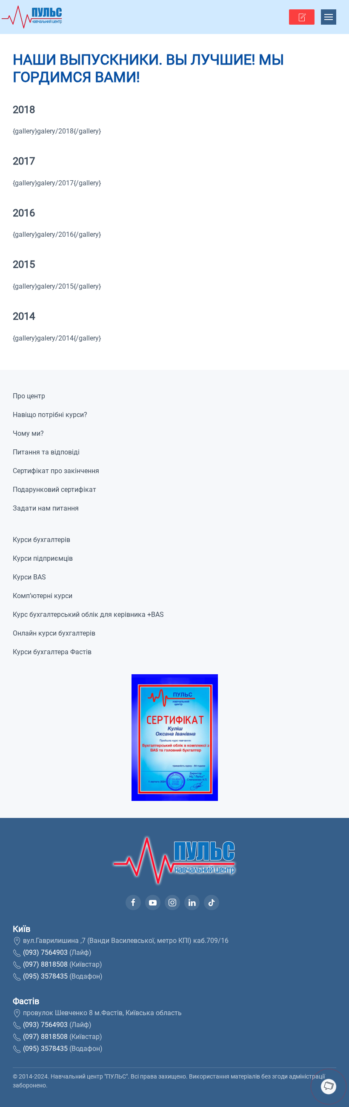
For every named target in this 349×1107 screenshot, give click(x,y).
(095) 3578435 (45, 976)
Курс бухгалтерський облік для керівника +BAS (88, 614)
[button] (302, 17)
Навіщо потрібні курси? (50, 415)
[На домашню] (32, 17)
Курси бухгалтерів (41, 540)
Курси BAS (29, 577)
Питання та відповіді (46, 452)
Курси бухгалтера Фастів (52, 652)
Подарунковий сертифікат (54, 489)
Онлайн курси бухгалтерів (54, 633)
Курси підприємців (43, 558)
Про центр (29, 396)
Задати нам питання (46, 508)
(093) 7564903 (45, 952)
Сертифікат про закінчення (56, 471)
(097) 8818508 (45, 964)
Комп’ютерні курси (42, 596)
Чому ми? (28, 433)
